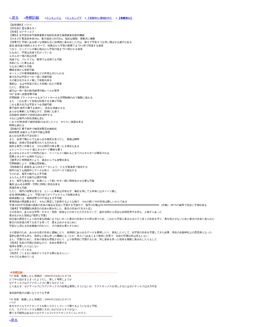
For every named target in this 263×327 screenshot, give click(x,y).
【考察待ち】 (125, 18)
